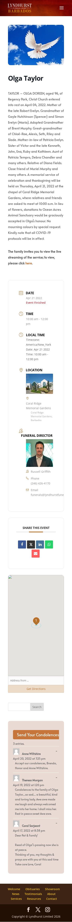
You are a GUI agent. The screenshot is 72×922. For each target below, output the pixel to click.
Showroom (52, 889)
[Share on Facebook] (22, 544)
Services (16, 899)
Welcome (14, 889)
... (57, 751)
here (28, 263)
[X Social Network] (31, 544)
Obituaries (32, 889)
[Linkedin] (40, 544)
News (15, 894)
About (51, 894)
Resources (34, 899)
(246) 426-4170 (40, 483)
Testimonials (33, 894)
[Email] (36, 554)
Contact (51, 899)
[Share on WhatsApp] (49, 544)
